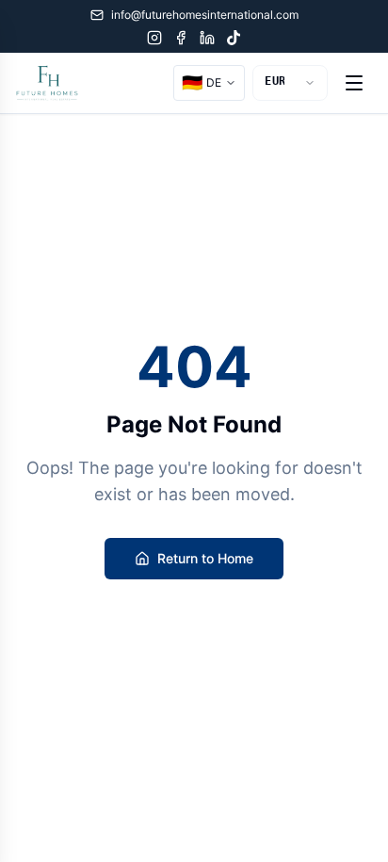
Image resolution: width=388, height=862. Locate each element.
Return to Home (205, 558)
